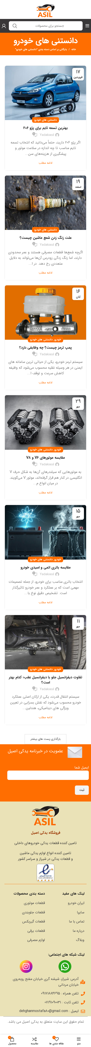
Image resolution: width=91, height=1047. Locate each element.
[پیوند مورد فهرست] (66, 903)
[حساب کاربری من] (4, 25)
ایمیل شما (81, 767)
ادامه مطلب (45, 163)
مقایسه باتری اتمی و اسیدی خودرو (46, 567)
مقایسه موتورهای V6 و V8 (45, 457)
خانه (73, 49)
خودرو (57, 339)
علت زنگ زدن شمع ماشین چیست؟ (46, 238)
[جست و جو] (14, 26)
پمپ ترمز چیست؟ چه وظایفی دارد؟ (45, 347)
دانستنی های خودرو (45, 120)
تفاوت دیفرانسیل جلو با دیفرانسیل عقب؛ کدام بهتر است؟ (45, 680)
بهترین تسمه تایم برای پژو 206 (45, 128)
